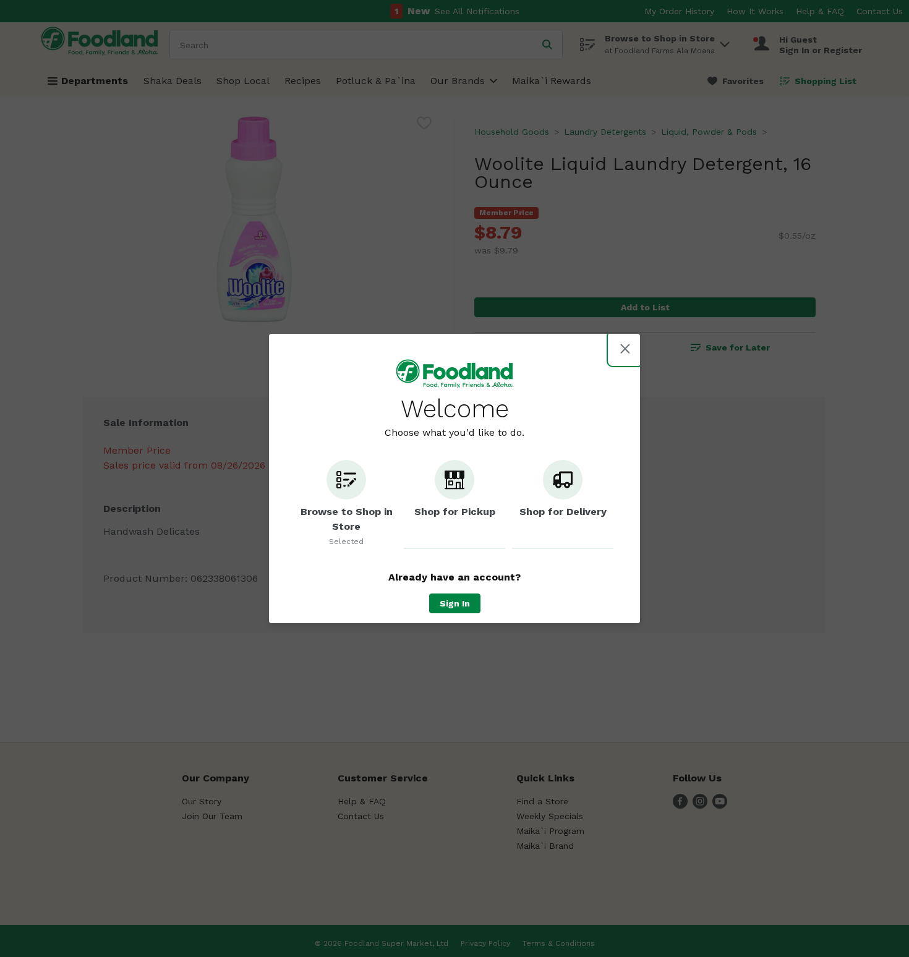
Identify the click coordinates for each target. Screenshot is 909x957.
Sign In (455, 603)
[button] (346, 504)
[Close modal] (625, 349)
